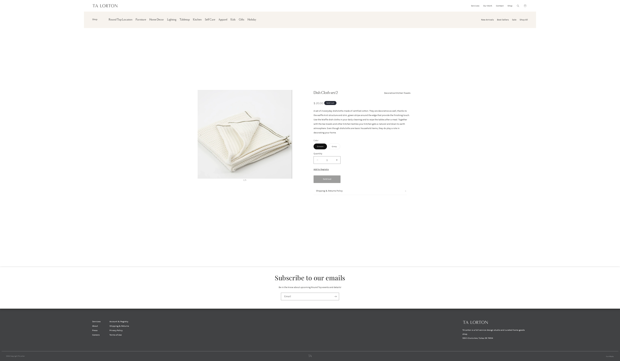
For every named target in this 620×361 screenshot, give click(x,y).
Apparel (222, 19)
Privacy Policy (116, 330)
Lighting (171, 19)
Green (322, 147)
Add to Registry (321, 169)
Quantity (318, 153)
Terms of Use (115, 335)
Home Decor (156, 19)
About (95, 326)
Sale (514, 20)
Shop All (524, 20)
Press (95, 330)
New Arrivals (487, 20)
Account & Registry (118, 321)
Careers (96, 335)
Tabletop (185, 19)
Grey (336, 147)
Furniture (141, 19)
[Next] (289, 134)
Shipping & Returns (119, 326)
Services (96, 321)
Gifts (241, 19)
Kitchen (197, 19)
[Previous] (201, 134)
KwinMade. (610, 356)
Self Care (210, 19)
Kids (233, 19)
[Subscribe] (335, 296)
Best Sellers (503, 20)
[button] (518, 5)
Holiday (252, 19)
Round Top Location (120, 19)
